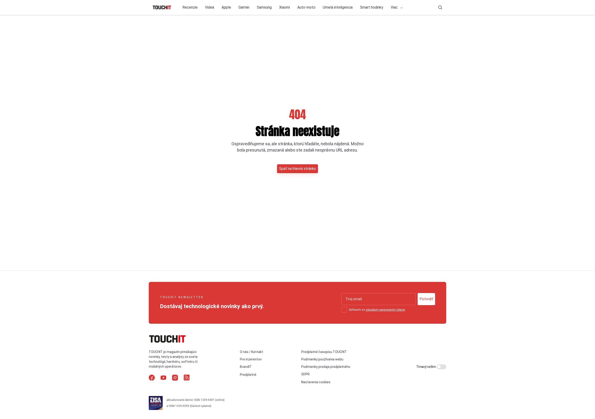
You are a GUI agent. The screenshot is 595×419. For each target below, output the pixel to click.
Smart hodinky (371, 7)
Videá (209, 7)
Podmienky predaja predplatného (325, 367)
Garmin (243, 7)
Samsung (264, 7)
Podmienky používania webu (322, 359)
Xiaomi (284, 7)
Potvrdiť (426, 299)
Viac (395, 7)
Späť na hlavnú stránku (297, 168)
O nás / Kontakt (251, 352)
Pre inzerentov (251, 359)
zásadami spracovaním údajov (385, 309)
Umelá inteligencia (338, 7)
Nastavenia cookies (316, 382)
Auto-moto (306, 7)
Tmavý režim (426, 367)
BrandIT (246, 367)
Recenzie (190, 7)
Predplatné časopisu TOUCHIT (324, 352)
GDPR (305, 374)
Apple (226, 7)
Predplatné (248, 374)
